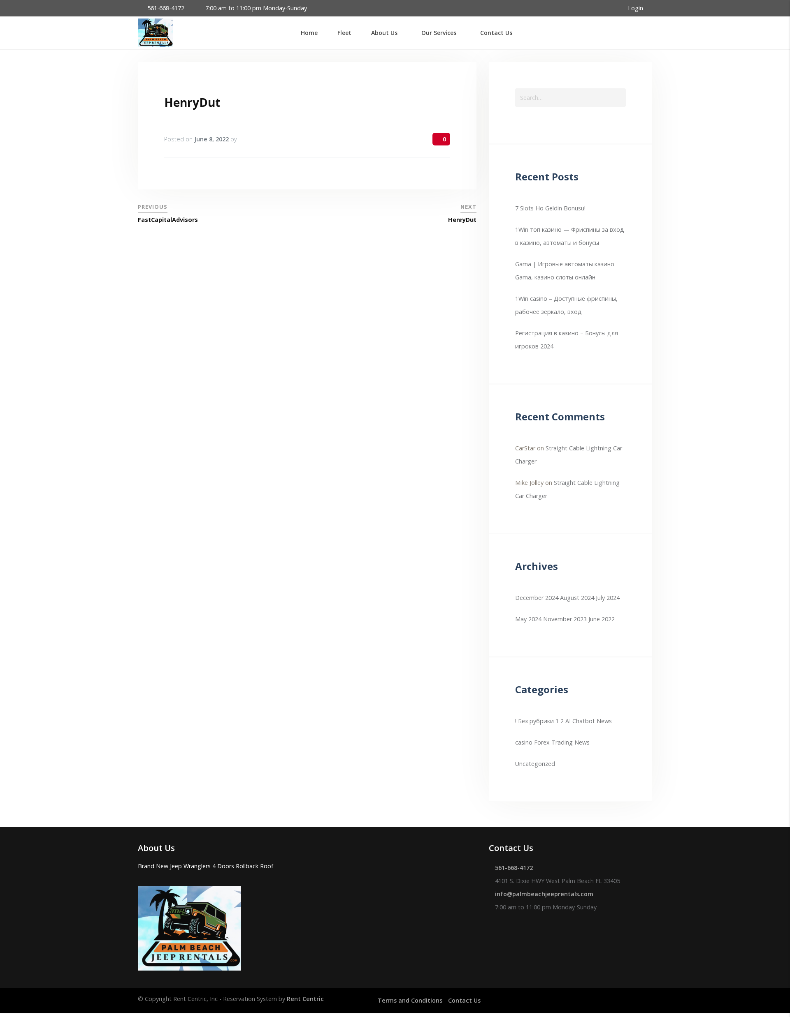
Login (636, 8)
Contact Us (464, 1000)
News (582, 742)
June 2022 (601, 619)
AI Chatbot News (588, 721)
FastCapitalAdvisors (168, 220)
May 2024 (528, 619)
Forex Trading (553, 742)
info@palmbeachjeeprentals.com (544, 894)
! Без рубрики (534, 721)
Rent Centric (305, 999)
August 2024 (577, 598)
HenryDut (192, 102)
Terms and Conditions (410, 1000)
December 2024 (536, 598)
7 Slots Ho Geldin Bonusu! (550, 208)
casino (523, 742)
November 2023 (565, 619)
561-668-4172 (165, 8)
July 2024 (608, 598)
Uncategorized (535, 764)
